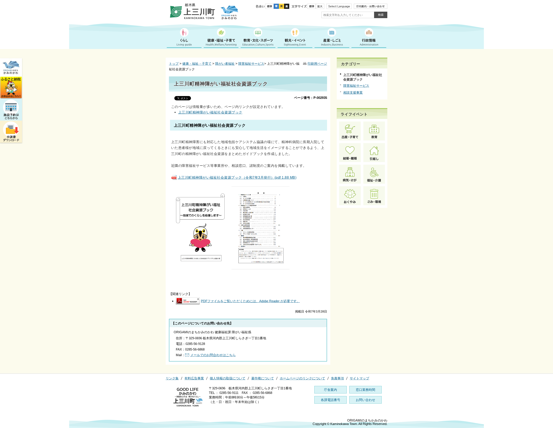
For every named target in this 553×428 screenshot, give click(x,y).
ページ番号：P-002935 (310, 97)
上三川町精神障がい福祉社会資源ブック (210, 112)
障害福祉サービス (251, 63)
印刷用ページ (317, 63)
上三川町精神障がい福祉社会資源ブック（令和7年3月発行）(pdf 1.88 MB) (237, 177)
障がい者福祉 (225, 63)
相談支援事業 (353, 92)
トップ (174, 63)
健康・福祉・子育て (196, 63)
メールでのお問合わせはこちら (213, 355)
